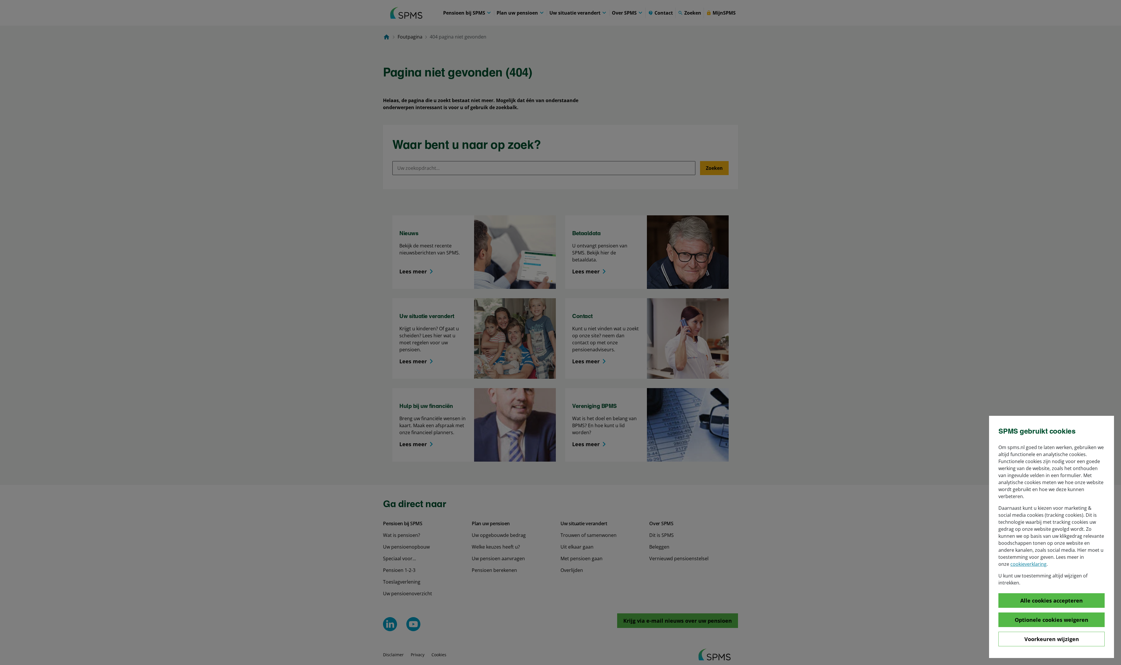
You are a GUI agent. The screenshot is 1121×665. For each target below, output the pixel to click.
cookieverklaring (1028, 564)
